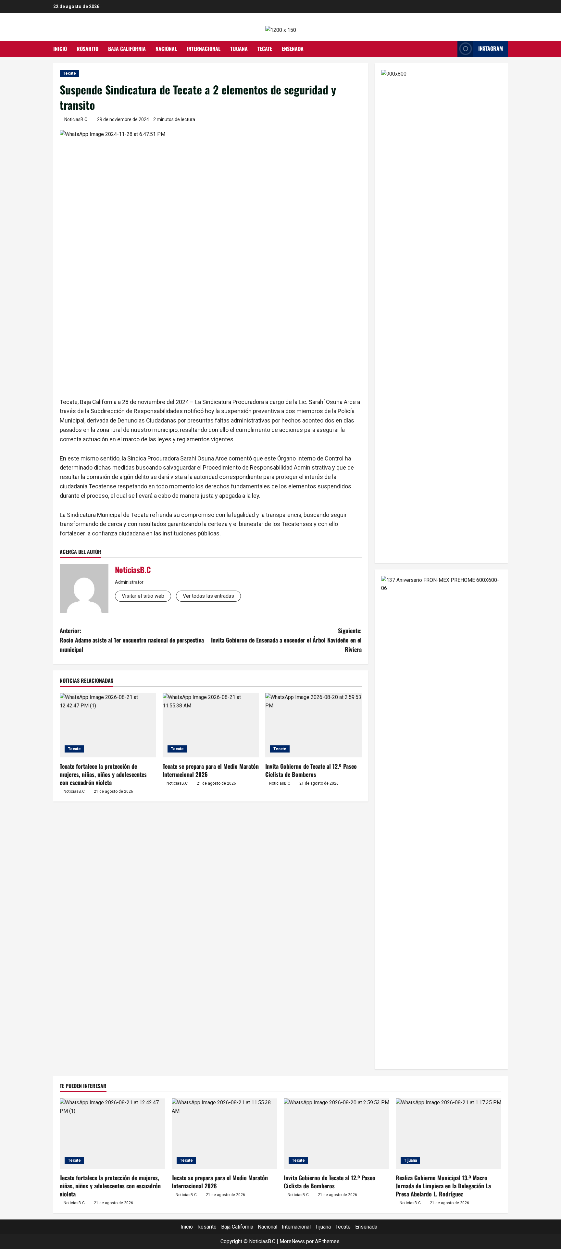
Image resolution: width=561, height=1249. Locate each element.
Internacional (203, 49)
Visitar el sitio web (143, 596)
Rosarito (87, 49)
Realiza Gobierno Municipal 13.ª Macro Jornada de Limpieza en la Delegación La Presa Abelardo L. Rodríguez (443, 1185)
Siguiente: (286, 640)
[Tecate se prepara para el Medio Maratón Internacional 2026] (211, 725)
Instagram (490, 48)
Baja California (127, 49)
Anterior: (132, 640)
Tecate (264, 49)
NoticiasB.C (75, 119)
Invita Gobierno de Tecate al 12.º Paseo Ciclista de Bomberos (311, 770)
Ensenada (293, 49)
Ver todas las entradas (208, 596)
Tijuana (239, 49)
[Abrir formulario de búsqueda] (451, 49)
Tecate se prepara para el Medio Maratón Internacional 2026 (211, 770)
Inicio (60, 49)
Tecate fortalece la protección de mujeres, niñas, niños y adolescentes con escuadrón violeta (103, 774)
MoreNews (292, 1241)
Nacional (166, 49)
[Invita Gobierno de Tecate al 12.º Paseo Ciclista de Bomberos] (313, 725)
